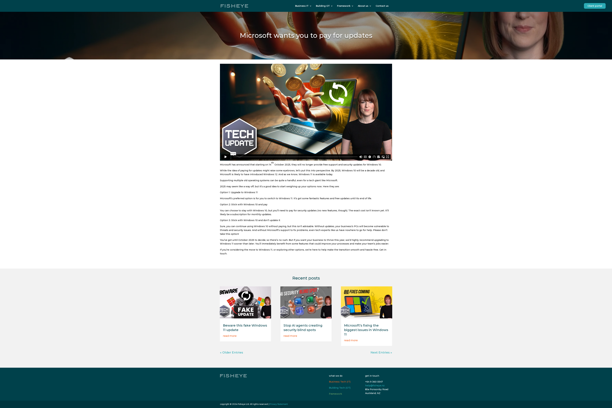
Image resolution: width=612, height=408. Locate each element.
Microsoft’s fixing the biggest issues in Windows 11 (366, 330)
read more (230, 335)
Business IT (302, 6)
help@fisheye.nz (375, 385)
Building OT (323, 6)
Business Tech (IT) (339, 381)
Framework (343, 6)
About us (363, 6)
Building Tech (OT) (339, 387)
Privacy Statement (279, 404)
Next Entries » (381, 352)
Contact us (382, 6)
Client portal (594, 5)
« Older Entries (231, 352)
